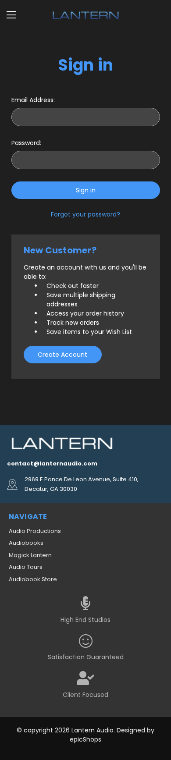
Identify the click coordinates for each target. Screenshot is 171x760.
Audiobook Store (33, 579)
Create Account (62, 354)
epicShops (85, 739)
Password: (26, 143)
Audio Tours (26, 567)
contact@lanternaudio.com (52, 463)
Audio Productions (35, 531)
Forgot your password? (85, 214)
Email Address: (33, 100)
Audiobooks (26, 543)
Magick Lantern (30, 555)
